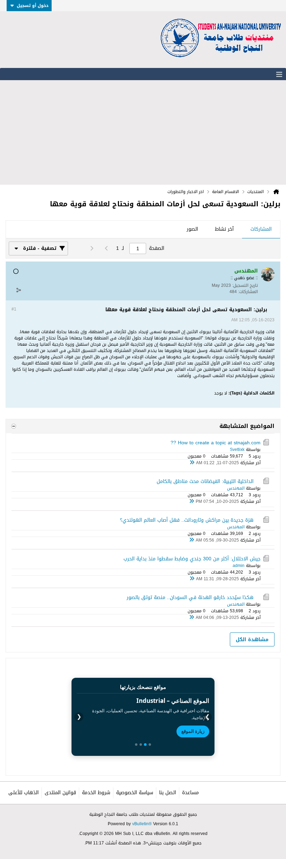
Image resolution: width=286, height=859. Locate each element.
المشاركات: (248, 292)
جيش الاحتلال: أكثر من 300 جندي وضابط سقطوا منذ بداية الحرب (192, 558)
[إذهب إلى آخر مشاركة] (192, 463)
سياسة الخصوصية (134, 792)
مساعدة (190, 792)
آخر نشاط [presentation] (224, 229)
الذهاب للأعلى (23, 792)
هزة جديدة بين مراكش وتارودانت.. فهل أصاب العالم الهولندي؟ (187, 520)
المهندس (235, 488)
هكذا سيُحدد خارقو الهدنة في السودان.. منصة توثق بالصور (190, 597)
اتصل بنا (167, 792)
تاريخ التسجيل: (245, 285)
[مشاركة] (18, 290)
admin (238, 565)
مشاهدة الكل (252, 639)
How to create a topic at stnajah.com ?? (216, 442)
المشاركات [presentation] (261, 229)
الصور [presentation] (192, 229)
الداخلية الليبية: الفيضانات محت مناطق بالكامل (205, 481)
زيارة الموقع (192, 731)
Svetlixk (237, 449)
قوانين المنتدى (60, 792)
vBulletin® (142, 824)
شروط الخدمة (96, 792)
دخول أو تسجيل (32, 5)
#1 (14, 309)
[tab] (261, 230)
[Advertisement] (143, 132)
